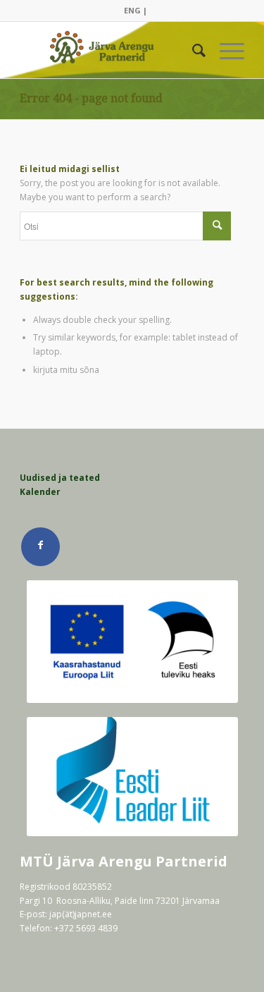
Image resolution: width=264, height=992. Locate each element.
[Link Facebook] (40, 546)
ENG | (135, 10)
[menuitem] (135, 10)
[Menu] (225, 50)
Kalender (40, 492)
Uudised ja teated (60, 478)
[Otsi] (192, 50)
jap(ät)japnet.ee (80, 914)
